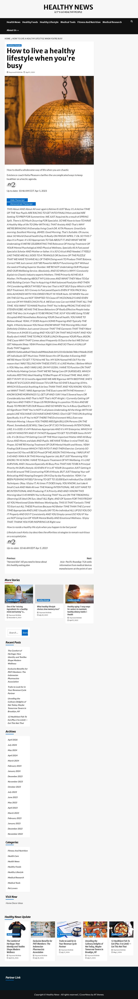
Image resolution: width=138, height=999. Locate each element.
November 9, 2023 (15, 618)
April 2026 (12, 739)
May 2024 (12, 750)
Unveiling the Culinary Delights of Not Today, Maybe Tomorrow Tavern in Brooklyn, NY (17, 705)
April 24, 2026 (13, 958)
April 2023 (12, 807)
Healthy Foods (30, 22)
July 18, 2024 (39, 958)
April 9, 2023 (73, 620)
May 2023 (12, 802)
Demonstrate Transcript (21, 204)
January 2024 (14, 771)
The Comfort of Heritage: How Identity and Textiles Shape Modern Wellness (17, 657)
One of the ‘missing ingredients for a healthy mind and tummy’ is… (17, 609)
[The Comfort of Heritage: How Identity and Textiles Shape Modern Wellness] (17, 929)
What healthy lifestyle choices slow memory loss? (48, 608)
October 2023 (14, 787)
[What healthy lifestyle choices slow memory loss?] (49, 594)
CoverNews (85, 994)
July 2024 (12, 745)
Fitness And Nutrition (89, 22)
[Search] (131, 21)
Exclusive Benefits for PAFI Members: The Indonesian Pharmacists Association (17, 675)
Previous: (27, 562)
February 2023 (14, 818)
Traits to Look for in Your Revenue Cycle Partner (17, 690)
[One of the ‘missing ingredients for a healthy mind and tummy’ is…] (19, 594)
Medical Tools (68, 22)
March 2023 (13, 813)
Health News (13, 22)
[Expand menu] (18, 30)
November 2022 (15, 834)
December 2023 (15, 776)
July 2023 (12, 792)
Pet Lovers (12, 888)
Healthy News (68, 7)
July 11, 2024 (65, 952)
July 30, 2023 (43, 615)
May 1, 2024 (117, 952)
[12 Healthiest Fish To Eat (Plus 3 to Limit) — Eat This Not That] (121, 929)
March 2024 (13, 760)
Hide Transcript (17, 200)
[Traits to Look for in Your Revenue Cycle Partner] (69, 929)
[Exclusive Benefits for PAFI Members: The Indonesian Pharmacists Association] (43, 929)
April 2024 (12, 755)
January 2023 (14, 823)
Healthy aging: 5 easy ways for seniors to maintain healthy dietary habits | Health (78, 610)
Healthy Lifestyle (49, 22)
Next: (75, 563)
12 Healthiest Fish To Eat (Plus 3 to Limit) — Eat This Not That (17, 719)
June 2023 (12, 797)
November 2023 (15, 781)
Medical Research (112, 22)
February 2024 (14, 766)
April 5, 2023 (30, 72)
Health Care (13, 856)
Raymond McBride (16, 72)
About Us (11, 30)
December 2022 (15, 828)
